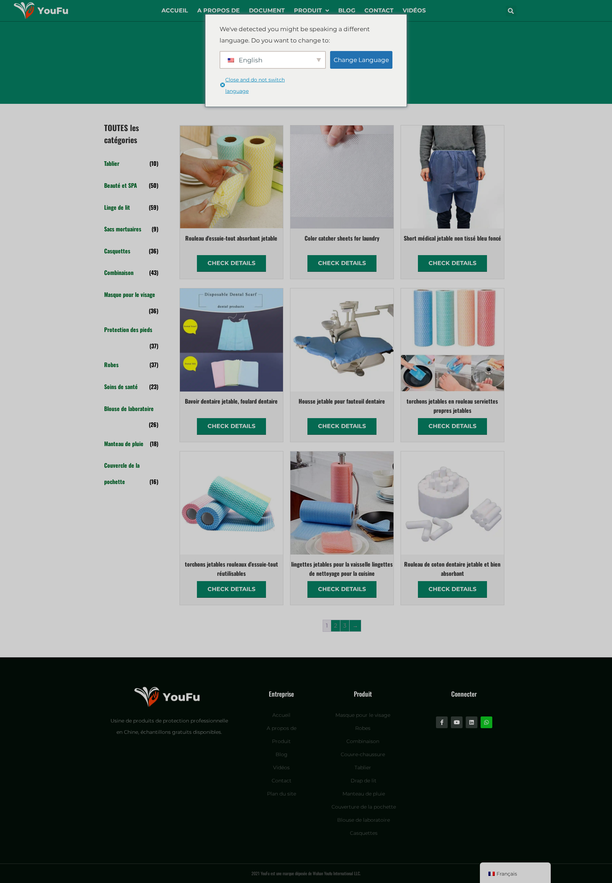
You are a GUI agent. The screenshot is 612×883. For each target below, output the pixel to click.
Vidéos (414, 10)
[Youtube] (457, 722)
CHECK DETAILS (231, 263)
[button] (511, 11)
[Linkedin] (471, 722)
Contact (378, 10)
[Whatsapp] (486, 722)
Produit (308, 10)
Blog (346, 10)
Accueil (175, 10)
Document (267, 10)
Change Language (361, 59)
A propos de (218, 10)
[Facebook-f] (442, 722)
